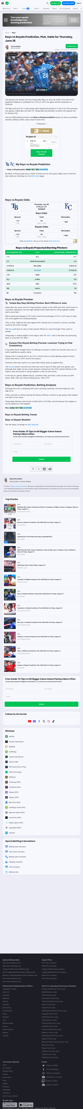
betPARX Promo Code (49, 1026)
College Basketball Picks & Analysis (54, 972)
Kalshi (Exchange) (15, 772)
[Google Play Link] (26, 1105)
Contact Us (6, 1093)
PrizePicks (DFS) (15, 787)
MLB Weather (33, 424)
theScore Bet (13, 762)
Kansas (5, 1026)
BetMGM (43, 169)
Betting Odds (13, 872)
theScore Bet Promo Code (51, 1023)
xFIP (39, 270)
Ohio (4, 1020)
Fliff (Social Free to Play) (17, 767)
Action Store (7, 1077)
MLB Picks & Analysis (49, 975)
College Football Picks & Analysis (53, 969)
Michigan (6, 1017)
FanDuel (12, 833)
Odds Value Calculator (17, 852)
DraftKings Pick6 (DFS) (17, 807)
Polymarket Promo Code (50, 998)
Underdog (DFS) (15, 782)
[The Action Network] (7, 3)
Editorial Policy (8, 1071)
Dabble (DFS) (13, 792)
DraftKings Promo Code (50, 1017)
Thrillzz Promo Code (49, 1054)
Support (5, 1083)
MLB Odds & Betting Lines (12, 978)
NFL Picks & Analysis (49, 963)
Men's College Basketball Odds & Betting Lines (19, 972)
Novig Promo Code (48, 1007)
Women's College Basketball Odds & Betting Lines (20, 975)
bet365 (11, 736)
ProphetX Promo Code (49, 1014)
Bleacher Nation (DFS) (17, 812)
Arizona (5, 1001)
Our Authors (7, 1068)
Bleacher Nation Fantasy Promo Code (55, 1042)
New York (6, 992)
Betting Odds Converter (17, 857)
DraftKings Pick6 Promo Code (52, 1036)
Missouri (5, 1032)
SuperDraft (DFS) (15, 828)
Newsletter (6, 1090)
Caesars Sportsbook (16, 757)
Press (4, 1080)
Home (7, 33)
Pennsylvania (7, 1011)
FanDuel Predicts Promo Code (52, 1001)
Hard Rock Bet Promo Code (51, 1029)
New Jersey (7, 1007)
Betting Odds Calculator (17, 847)
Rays (11, 329)
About (5, 1065)
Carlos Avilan (16, 46)
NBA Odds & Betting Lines (12, 966)
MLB (13, 33)
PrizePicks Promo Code (50, 1057)
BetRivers (12, 777)
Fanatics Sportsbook (16, 742)
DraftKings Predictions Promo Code (54, 1011)
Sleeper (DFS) (14, 797)
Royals (11, 367)
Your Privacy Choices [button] (10, 1096)
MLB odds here (54, 241)
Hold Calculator (14, 867)
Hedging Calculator (16, 862)
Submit (41, 459)
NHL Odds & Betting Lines (12, 981)
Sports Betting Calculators (20, 841)
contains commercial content (18, 486)
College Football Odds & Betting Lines (16, 969)
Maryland (6, 998)
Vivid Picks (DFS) (15, 817)
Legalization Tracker (10, 989)
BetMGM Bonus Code (49, 992)
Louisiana (6, 995)
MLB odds (35, 176)
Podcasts (6, 1087)
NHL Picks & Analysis (49, 978)
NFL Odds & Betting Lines (12, 963)
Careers (5, 1074)
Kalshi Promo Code (48, 1004)
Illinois (5, 1014)
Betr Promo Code (48, 1045)
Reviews (9, 731)
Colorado (6, 1004)
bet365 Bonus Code (49, 995)
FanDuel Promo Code (49, 1020)
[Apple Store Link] (10, 1105)
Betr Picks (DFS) (15, 802)
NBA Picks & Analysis (49, 966)
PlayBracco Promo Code (50, 1051)
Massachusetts (8, 1023)
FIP (35, 270)
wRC (48, 335)
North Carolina (8, 1029)
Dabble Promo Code (49, 1039)
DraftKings (12, 752)
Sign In (79, 3)
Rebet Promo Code (48, 1048)
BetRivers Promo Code (50, 1032)
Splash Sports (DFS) (16, 823)
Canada (5, 1036)
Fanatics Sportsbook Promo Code (53, 989)
